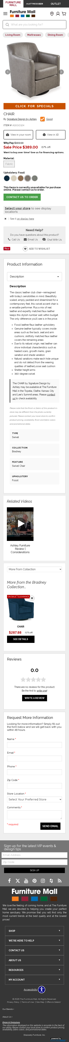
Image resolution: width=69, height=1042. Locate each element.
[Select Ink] (7, 178)
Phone (11, 766)
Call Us (15, 239)
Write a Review (35, 698)
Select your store (17, 208)
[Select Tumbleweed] (20, 178)
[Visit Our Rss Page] (59, 881)
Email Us (32, 239)
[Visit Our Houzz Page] (52, 881)
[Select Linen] (13, 178)
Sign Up (34, 870)
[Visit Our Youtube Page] (26, 881)
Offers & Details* (54, 1002)
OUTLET (56, 4)
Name (11, 739)
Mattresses (34, 35)
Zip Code (13, 780)
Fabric (9, 164)
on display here (25, 218)
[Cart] (64, 13)
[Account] (58, 13)
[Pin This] (7, 249)
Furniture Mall (13, 4)
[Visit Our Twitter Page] (18, 881)
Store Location (16, 793)
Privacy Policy (13, 1002)
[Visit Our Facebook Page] (10, 881)
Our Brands (8, 1009)
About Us (7, 1017)
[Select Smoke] (34, 178)
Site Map (40, 1002)
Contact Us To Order (22, 197)
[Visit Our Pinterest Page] (35, 881)
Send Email (50, 826)
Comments (14, 807)
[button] (5, 14)
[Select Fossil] (27, 178)
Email (11, 752)
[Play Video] (20, 524)
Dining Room (55, 35)
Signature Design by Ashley (22, 119)
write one (42, 690)
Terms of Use (28, 1002)
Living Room (12, 35)
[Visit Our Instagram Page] (43, 881)
